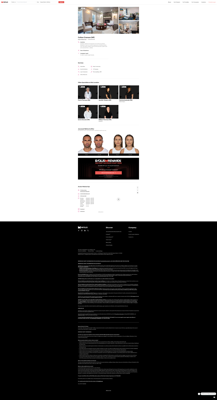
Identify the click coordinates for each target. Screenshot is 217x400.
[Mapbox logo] (100, 212)
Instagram (82, 211)
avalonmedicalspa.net (85, 193)
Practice (13, 2)
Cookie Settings (99, 251)
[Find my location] (137, 193)
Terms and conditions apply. (108, 175)
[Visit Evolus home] (5, 2)
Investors (204, 2)
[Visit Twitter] (88, 230)
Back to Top (108, 390)
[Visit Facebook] (78, 230)
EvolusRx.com (100, 381)
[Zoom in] (137, 187)
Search (61, 2)
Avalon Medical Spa (82, 39)
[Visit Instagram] (81, 230)
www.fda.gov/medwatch (96, 318)
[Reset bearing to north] (137, 190)
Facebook (82, 209)
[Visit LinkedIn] (85, 230)
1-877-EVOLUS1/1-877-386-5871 (109, 317)
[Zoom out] (137, 189)
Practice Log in (212, 2)
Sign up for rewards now (107, 172)
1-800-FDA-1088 (107, 318)
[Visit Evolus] (83, 227)
